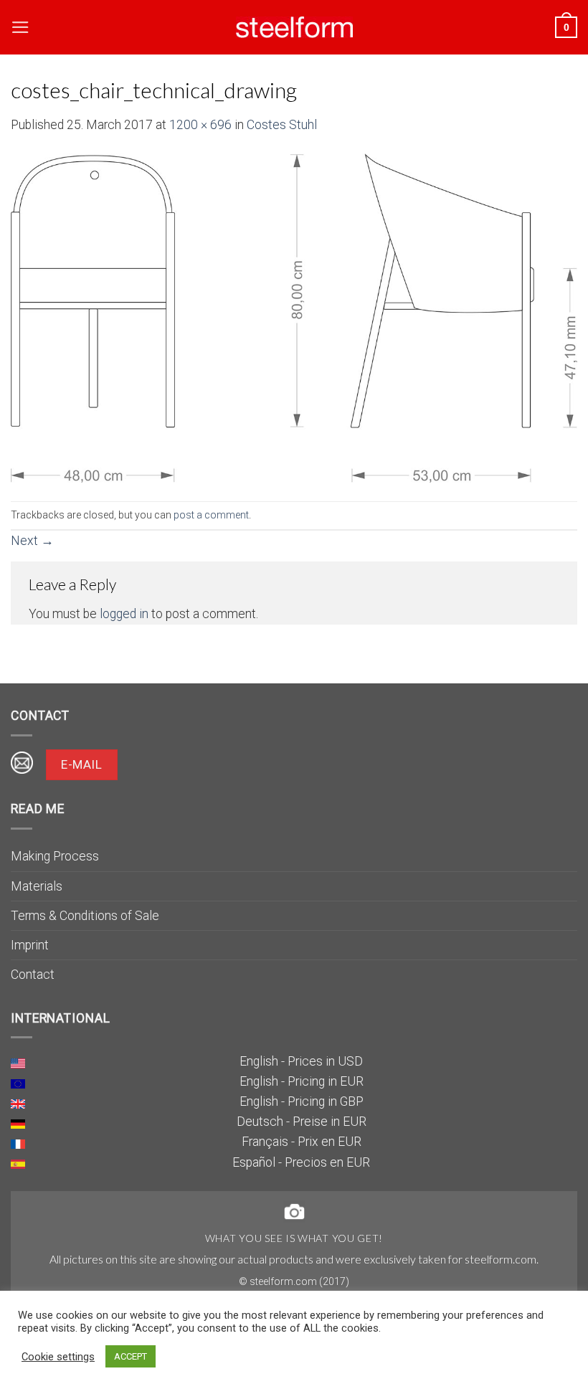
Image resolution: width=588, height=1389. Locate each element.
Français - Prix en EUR (301, 1141)
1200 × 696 (200, 125)
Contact (32, 974)
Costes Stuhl (282, 125)
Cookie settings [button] (58, 1356)
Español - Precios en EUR (301, 1162)
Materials (36, 886)
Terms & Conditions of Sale (85, 916)
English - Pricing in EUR (302, 1081)
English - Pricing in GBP (302, 1101)
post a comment (211, 515)
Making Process (55, 856)
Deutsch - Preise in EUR (301, 1121)
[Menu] (20, 27)
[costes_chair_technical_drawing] (294, 317)
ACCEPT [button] (130, 1356)
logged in (124, 614)
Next (32, 541)
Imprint (30, 945)
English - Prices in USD (301, 1061)
